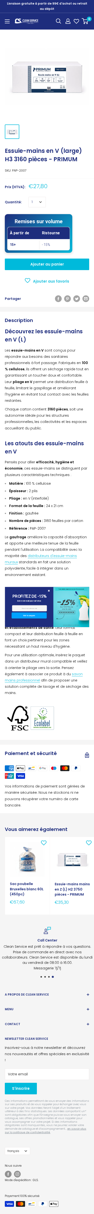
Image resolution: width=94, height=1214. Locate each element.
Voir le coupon (29, 615)
